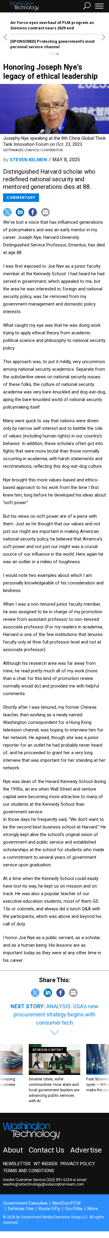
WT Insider (46, 1163)
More (93, 1208)
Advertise (86, 1150)
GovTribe (74, 1208)
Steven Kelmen (28, 159)
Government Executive (25, 1203)
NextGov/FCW (66, 1203)
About (13, 1150)
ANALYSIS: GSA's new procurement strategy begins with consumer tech (56, 1014)
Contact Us (46, 1150)
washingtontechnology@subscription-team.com (43, 1184)
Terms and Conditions (28, 1170)
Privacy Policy (78, 1163)
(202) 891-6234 (59, 1180)
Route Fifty (49, 1208)
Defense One (21, 1208)
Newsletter (17, 1163)
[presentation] (5, 1074)
